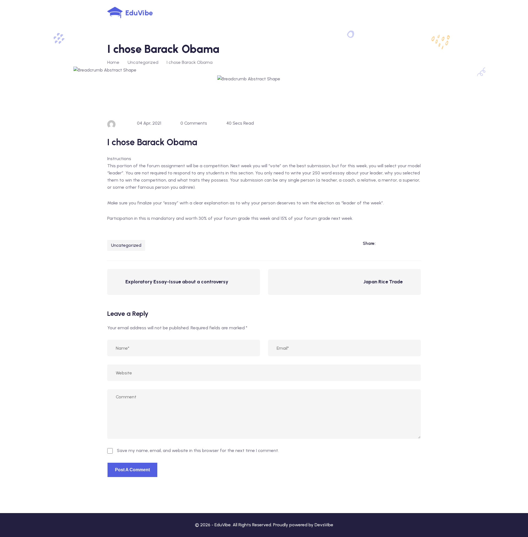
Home (113, 62)
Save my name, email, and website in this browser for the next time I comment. (198, 450)
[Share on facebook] (393, 243)
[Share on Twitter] (405, 243)
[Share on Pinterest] (416, 243)
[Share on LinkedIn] (382, 243)
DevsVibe (324, 524)
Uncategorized (126, 245)
